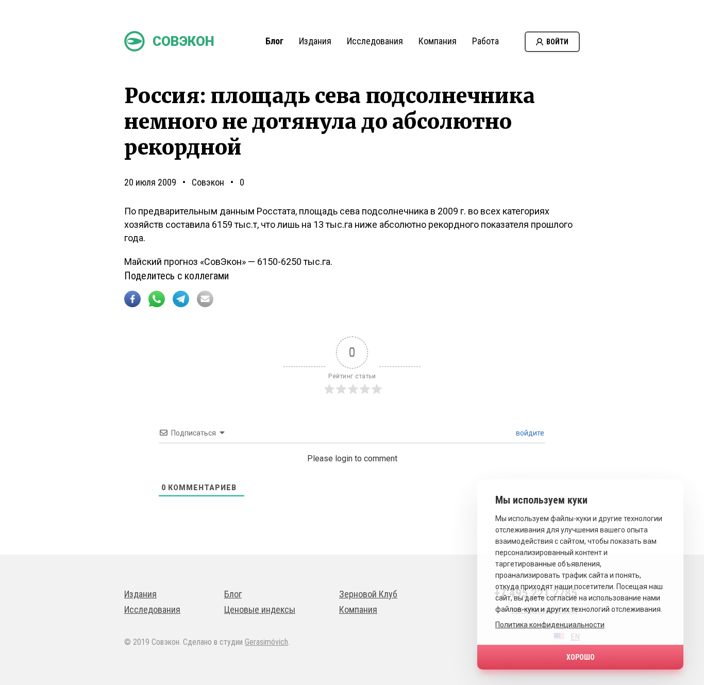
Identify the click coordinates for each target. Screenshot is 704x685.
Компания (437, 41)
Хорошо (580, 657)
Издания (315, 41)
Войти (557, 42)
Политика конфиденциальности (550, 625)
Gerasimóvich (266, 642)
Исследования (375, 41)
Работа (485, 41)
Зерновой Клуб (368, 594)
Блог (274, 41)
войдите (529, 433)
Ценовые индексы (259, 609)
